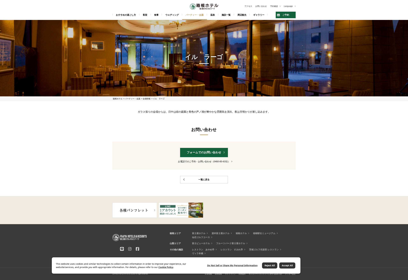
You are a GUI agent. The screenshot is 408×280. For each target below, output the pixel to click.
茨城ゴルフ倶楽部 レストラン (264, 249)
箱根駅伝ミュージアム (264, 233)
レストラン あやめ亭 (203, 249)
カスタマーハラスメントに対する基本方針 (265, 274)
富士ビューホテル (201, 243)
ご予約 (285, 15)
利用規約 (242, 274)
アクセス (248, 6)
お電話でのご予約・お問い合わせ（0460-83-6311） (204, 161)
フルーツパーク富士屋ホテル (230, 243)
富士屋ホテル (198, 233)
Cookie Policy (165, 267)
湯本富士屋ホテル (220, 233)
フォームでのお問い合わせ (204, 152)
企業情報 (208, 274)
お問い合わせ (261, 6)
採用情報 (218, 274)
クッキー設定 (290, 274)
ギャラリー (258, 15)
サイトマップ (230, 274)
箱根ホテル (241, 233)
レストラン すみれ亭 (232, 249)
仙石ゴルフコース (201, 237)
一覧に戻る (204, 179)
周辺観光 (241, 15)
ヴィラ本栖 (197, 253)
